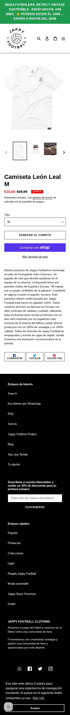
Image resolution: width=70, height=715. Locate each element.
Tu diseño (14, 464)
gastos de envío (42, 197)
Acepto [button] (35, 708)
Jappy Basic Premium (22, 593)
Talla (7, 214)
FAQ (11, 413)
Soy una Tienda (17, 454)
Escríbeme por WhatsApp (24, 403)
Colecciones (16, 553)
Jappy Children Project (22, 434)
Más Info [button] (38, 698)
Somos (12, 423)
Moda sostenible (18, 583)
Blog (10, 444)
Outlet (11, 604)
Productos (14, 543)
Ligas (11, 563)
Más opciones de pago (35, 256)
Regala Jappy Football (22, 573)
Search (12, 393)
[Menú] (63, 38)
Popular (13, 533)
